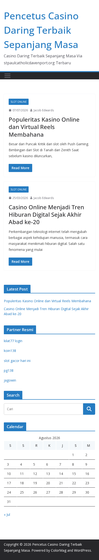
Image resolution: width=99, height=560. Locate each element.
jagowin (10, 380)
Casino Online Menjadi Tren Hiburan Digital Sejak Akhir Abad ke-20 (46, 214)
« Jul (7, 514)
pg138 (8, 370)
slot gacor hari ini (17, 360)
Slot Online (19, 101)
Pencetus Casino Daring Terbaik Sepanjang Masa (41, 30)
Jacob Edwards (44, 110)
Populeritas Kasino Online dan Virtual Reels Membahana (44, 126)
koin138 (10, 350)
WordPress (82, 550)
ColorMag (58, 550)
